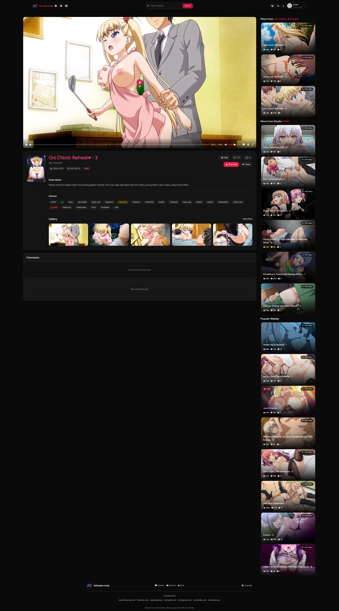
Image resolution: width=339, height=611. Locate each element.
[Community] (272, 5)
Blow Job (96, 202)
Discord (172, 585)
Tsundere (105, 207)
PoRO (86, 168)
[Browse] (61, 5)
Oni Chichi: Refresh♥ (286, 19)
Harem (199, 202)
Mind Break (223, 202)
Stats (182, 585)
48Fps (53, 202)
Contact (160, 585)
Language (248, 585)
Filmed (161, 202)
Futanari (173, 202)
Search (188, 6)
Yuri (116, 207)
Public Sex (237, 202)
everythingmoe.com (127, 600)
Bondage (109, 202)
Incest (210, 202)
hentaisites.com (200, 600)
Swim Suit (67, 207)
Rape (55, 207)
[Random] (278, 5)
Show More (247, 219)
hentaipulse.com (185, 600)
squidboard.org (156, 600)
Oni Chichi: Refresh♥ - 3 (73, 157)
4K (62, 202)
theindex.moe (142, 600)
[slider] (119, 144)
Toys (93, 207)
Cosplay (136, 202)
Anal (71, 202)
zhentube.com (214, 600)
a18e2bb (191, 608)
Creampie (149, 202)
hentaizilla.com (170, 600)
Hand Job (187, 202)
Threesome (81, 207)
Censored (123, 202)
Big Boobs (82, 202)
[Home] (55, 5)
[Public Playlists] (66, 5)
